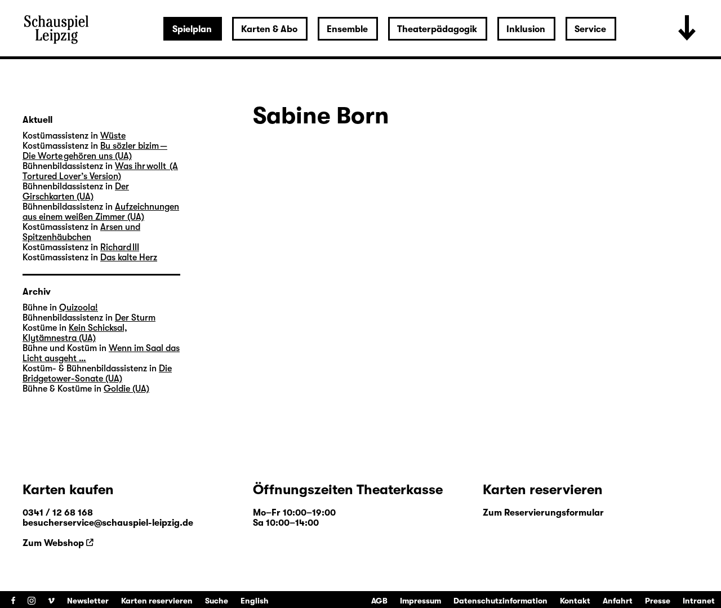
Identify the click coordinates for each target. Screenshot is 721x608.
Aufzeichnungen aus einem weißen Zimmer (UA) (101, 212)
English (255, 600)
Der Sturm (135, 318)
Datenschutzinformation (500, 600)
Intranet (699, 600)
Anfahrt (618, 600)
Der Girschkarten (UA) (76, 191)
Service (590, 29)
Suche (216, 600)
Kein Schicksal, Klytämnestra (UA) (75, 333)
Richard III (119, 247)
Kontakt (575, 600)
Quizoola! (78, 308)
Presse (657, 600)
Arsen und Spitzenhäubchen (81, 232)
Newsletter (88, 600)
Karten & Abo (269, 29)
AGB (379, 600)
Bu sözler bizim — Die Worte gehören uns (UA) (95, 151)
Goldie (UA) (126, 389)
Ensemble (347, 29)
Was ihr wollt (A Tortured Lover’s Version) (100, 171)
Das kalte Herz (128, 257)
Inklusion (525, 29)
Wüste (113, 136)
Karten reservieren (157, 600)
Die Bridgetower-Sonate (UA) (97, 373)
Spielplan (192, 29)
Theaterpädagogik (437, 29)
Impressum (420, 600)
